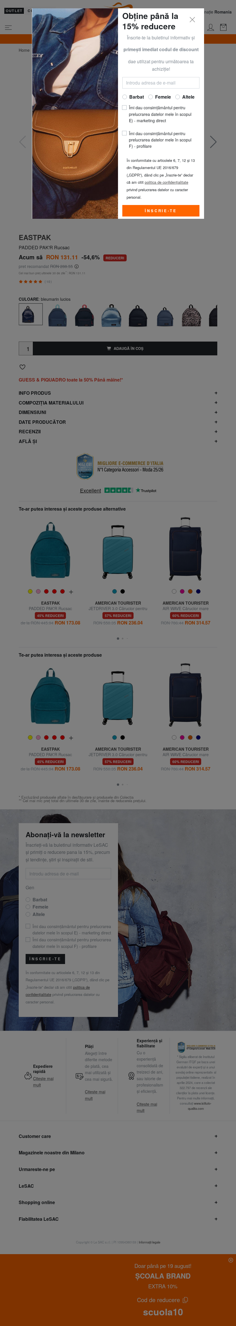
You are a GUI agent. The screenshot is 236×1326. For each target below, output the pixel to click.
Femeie (163, 96)
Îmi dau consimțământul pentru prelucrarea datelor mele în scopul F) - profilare (160, 140)
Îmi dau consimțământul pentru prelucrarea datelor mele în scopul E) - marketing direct (160, 114)
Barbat (136, 96)
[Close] (192, 20)
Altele (188, 96)
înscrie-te (161, 210)
